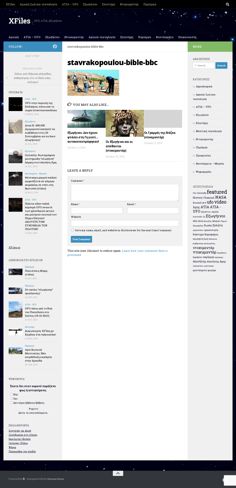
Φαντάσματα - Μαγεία (36, 173)
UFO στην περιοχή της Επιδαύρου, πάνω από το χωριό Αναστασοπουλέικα (41, 106)
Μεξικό (216, 221)
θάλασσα (213, 239)
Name (75, 204)
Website (76, 216)
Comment (77, 180)
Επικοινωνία (187, 37)
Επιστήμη (108, 4)
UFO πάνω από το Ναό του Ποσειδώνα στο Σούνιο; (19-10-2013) (38, 312)
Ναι (15, 394)
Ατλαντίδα (197, 217)
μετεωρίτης (209, 243)
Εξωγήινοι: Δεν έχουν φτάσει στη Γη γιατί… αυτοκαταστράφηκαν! (83, 137)
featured (217, 191)
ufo (210, 202)
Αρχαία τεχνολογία (101, 37)
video (220, 202)
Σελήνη (218, 225)
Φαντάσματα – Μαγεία (210, 163)
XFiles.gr (14, 247)
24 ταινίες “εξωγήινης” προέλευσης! (39, 291)
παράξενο (197, 257)
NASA (220, 197)
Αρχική (13, 37)
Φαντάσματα (164, 37)
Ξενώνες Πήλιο (18, 443)
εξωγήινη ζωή (200, 238)
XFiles (10, 4)
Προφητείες (203, 155)
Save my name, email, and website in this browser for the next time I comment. (123, 230)
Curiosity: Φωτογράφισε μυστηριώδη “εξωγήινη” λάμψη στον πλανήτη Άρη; (41, 158)
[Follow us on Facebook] (55, 46)
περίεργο (219, 257)
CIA (194, 193)
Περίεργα (149, 4)
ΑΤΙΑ (205, 207)
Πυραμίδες (198, 225)
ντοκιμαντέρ (203, 247)
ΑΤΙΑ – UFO (70, 4)
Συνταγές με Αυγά (20, 430)
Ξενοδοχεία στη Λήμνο (23, 435)
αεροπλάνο (198, 230)
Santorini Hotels (20, 439)
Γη (204, 216)
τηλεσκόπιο (198, 266)
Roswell (197, 202)
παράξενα (221, 252)
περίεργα (208, 257)
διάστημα (198, 234)
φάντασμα (209, 266)
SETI (204, 203)
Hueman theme (55, 478)
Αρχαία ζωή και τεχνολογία (38, 4)
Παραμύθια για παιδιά (22, 451)
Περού (224, 221)
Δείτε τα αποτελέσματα (33, 412)
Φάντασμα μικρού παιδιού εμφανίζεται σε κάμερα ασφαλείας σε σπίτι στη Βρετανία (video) (40, 183)
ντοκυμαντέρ (204, 252)
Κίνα (200, 221)
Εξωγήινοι (90, 4)
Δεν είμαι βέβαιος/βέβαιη (28, 402)
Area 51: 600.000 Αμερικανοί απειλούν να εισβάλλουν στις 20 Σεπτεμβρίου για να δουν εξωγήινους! (40, 133)
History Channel (204, 197)
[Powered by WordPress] (24, 479)
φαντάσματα (200, 270)
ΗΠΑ (195, 221)
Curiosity (201, 193)
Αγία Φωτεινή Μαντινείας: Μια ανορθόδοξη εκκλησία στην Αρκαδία (38, 355)
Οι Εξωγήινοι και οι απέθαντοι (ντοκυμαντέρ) (119, 146)
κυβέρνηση (198, 243)
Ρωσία (208, 225)
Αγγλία (215, 211)
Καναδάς (208, 221)
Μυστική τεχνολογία (209, 131)
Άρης (196, 207)
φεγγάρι (212, 270)
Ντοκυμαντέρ (129, 4)
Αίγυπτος (206, 211)
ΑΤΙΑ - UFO (30, 99)
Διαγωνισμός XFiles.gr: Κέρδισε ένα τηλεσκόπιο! (40, 332)
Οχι (15, 398)
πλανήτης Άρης (216, 261)
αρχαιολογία (211, 230)
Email (131, 204)
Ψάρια (12, 447)
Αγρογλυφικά (204, 86)
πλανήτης (199, 261)
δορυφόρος (211, 234)
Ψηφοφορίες (203, 171)
